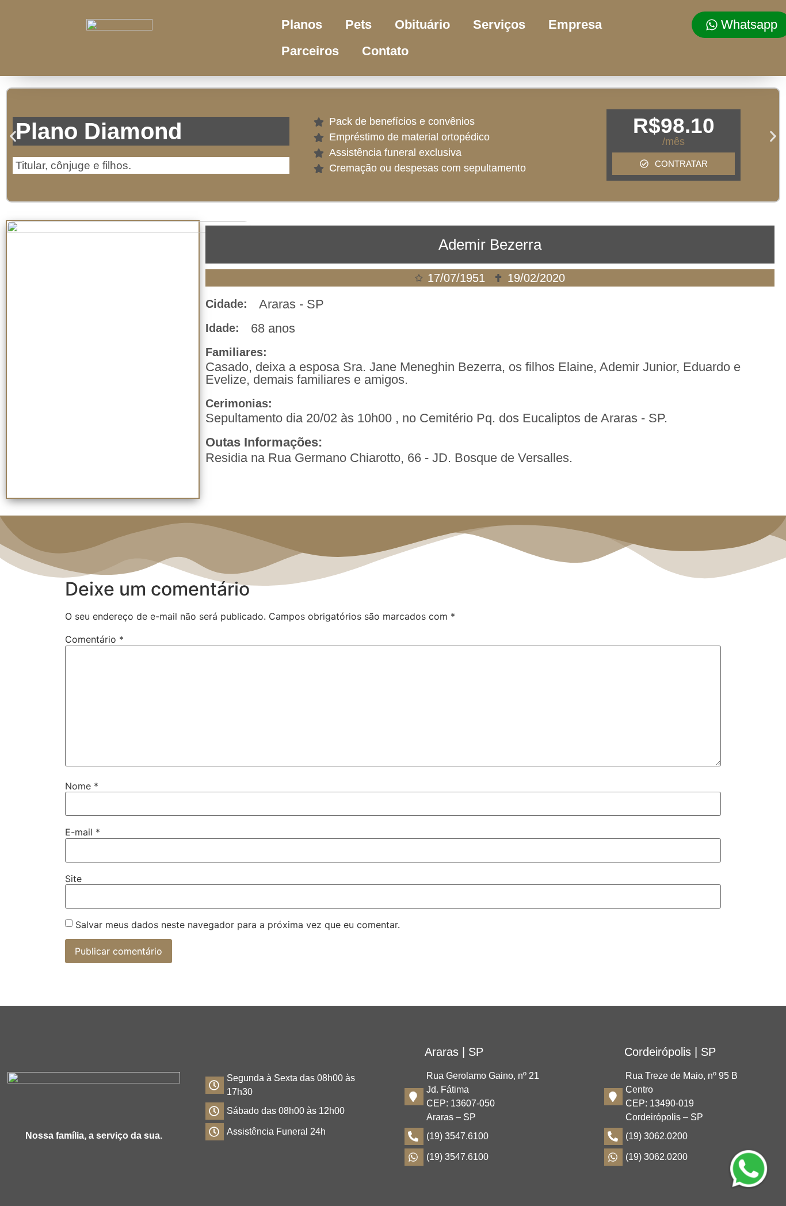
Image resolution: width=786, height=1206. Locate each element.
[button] (13, 136)
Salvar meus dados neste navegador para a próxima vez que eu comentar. (237, 924)
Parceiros (310, 51)
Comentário (94, 639)
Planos (301, 24)
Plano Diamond (99, 131)
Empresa (575, 24)
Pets (358, 24)
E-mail (82, 832)
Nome (81, 786)
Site (73, 878)
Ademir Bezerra (489, 244)
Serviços (499, 24)
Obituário (422, 24)
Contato (385, 51)
